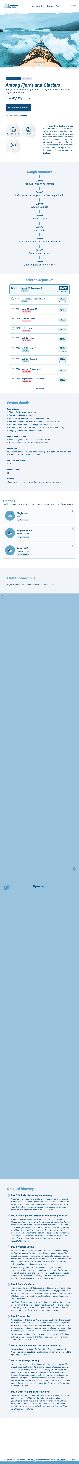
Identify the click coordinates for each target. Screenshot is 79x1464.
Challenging (22, 115)
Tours (32, 6)
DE (75, 6)
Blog (57, 6)
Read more (47, 153)
